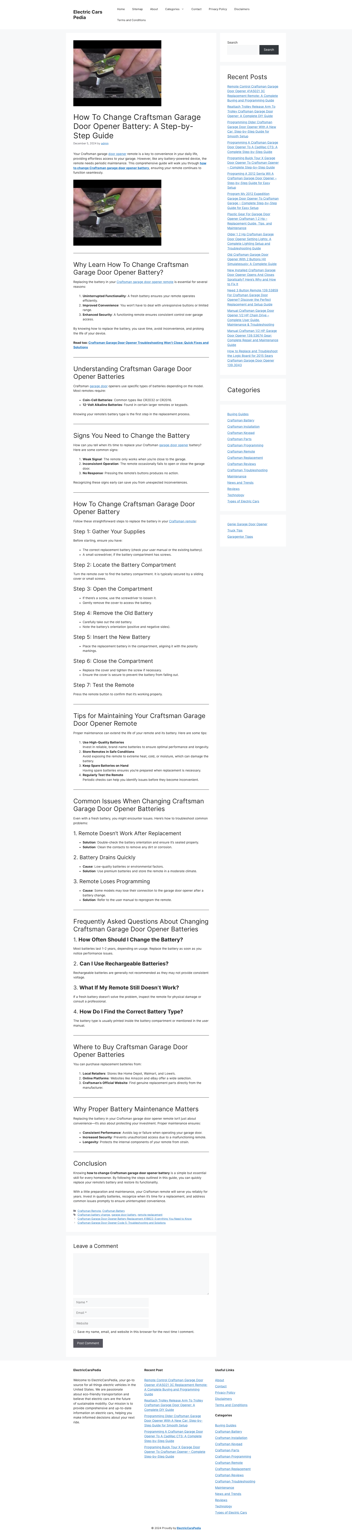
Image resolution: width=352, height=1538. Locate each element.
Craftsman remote (182, 521)
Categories (172, 9)
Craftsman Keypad (241, 433)
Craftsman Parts (239, 439)
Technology (235, 495)
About (154, 9)
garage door (99, 386)
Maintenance (236, 476)
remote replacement (150, 1214)
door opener (117, 154)
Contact (196, 9)
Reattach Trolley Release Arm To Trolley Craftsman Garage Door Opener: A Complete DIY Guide (251, 111)
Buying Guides (238, 414)
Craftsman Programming (245, 445)
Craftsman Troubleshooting (247, 470)
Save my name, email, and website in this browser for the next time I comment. (135, 1332)
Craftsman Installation (243, 426)
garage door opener (173, 445)
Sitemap (137, 9)
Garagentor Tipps (240, 536)
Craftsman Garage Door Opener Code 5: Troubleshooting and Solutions (122, 1222)
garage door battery (123, 1214)
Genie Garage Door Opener (247, 524)
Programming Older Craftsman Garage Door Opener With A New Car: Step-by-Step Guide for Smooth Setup (173, 1420)
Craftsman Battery (113, 1210)
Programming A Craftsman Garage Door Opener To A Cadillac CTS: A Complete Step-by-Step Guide (252, 147)
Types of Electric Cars (243, 501)
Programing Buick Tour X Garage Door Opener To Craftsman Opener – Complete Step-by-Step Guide (253, 162)
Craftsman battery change (94, 1214)
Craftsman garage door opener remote (145, 282)
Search (232, 42)
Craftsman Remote (89, 1210)
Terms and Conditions (131, 20)
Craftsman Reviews (241, 464)
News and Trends (240, 482)
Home (121, 9)
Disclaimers (242, 9)
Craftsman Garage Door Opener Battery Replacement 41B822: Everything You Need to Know (135, 1218)
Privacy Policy (218, 9)
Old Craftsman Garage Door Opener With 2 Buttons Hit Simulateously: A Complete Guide (252, 259)
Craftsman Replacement (245, 458)
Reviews (233, 489)
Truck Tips (235, 530)
